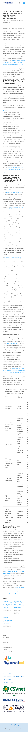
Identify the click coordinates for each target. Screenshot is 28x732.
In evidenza (20, 20)
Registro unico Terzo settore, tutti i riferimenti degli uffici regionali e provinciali (7, 604)
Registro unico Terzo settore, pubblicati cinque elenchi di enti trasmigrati (7, 620)
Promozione (6, 637)
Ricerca (5, 649)
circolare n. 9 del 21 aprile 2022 (12, 257)
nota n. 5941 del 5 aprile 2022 (14, 192)
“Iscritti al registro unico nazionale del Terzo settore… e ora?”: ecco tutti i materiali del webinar (19, 605)
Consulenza (14, 20)
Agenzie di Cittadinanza (9, 652)
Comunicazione (7, 644)
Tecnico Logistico (7, 647)
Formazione (6, 642)
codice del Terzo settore (13, 343)
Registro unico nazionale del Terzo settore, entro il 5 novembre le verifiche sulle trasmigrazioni (14, 62)
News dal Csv (6, 22)
